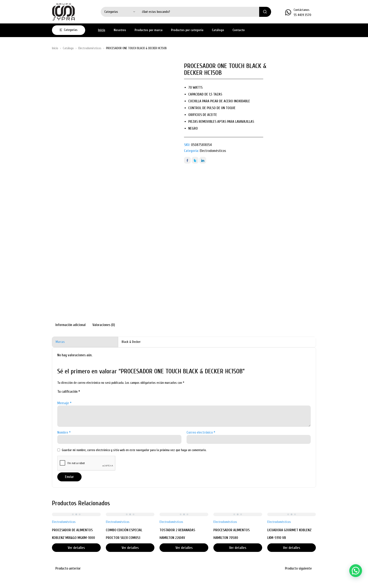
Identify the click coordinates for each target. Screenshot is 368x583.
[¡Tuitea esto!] (195, 160)
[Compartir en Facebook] (187, 160)
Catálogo (68, 48)
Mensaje (64, 403)
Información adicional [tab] (70, 325)
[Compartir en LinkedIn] (202, 160)
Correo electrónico (201, 432)
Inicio (55, 48)
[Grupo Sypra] (63, 11)
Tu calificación (68, 392)
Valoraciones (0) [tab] (103, 325)
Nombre (64, 432)
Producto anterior (68, 568)
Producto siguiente (298, 568)
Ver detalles (76, 548)
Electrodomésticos (89, 48)
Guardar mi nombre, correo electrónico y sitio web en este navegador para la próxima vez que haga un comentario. (134, 450)
